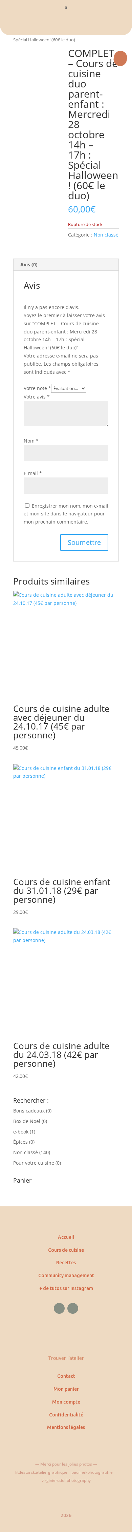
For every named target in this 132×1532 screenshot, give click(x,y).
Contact (66, 1376)
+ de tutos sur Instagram (66, 1288)
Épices (20, 1142)
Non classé (106, 234)
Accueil (66, 1237)
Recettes (66, 1262)
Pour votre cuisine (33, 1163)
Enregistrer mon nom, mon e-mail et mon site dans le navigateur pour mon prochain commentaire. (66, 514)
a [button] (66, 7)
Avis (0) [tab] (29, 264)
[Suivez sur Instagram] (72, 1308)
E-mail (33, 473)
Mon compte (66, 1402)
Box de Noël (26, 1121)
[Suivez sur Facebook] (59, 1308)
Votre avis (37, 396)
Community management (66, 1275)
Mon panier (66, 1389)
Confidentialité (66, 1414)
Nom (31, 440)
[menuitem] (66, 25)
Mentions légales (66, 1427)
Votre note (37, 388)
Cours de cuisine (66, 1250)
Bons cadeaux (29, 1110)
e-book (20, 1131)
